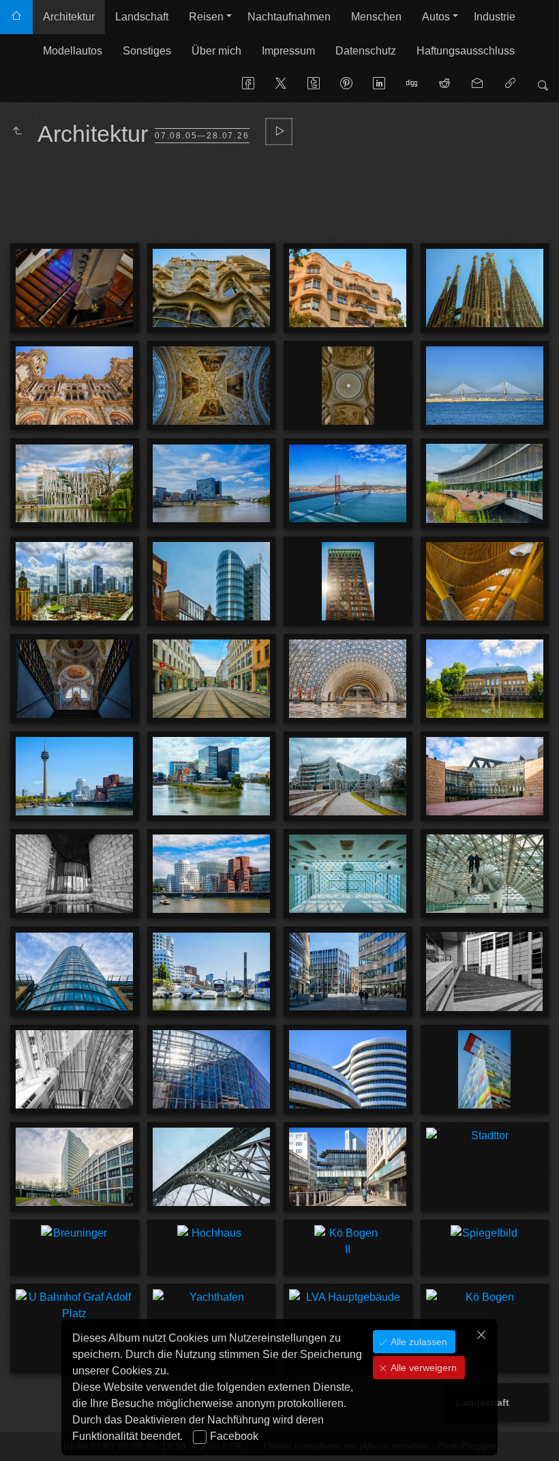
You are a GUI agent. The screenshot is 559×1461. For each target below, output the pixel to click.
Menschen (376, 16)
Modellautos (72, 51)
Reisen (206, 16)
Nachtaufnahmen (289, 16)
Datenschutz (365, 51)
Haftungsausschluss (466, 51)
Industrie (494, 16)
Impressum (288, 51)
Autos (436, 16)
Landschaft (141, 16)
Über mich (216, 51)
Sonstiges (147, 51)
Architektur (69, 16)
